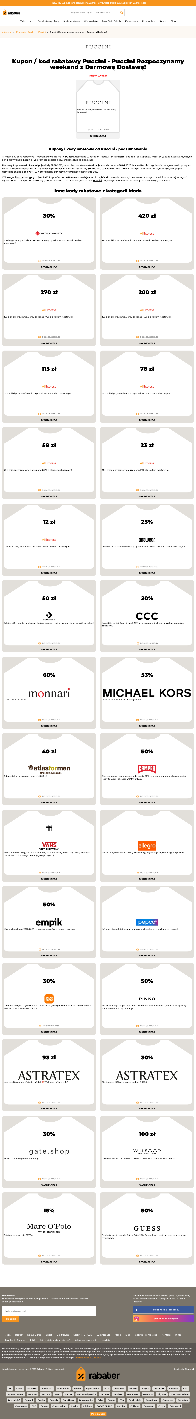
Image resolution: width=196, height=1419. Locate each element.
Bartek (68, 1394)
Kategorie (130, 21)
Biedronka (132, 1394)
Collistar (134, 1406)
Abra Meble (63, 1388)
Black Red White (180, 1394)
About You (46, 1388)
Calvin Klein (135, 1400)
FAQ (32, 1340)
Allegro (145, 1388)
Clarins (74, 1406)
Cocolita (121, 1406)
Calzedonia (152, 1400)
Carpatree (167, 1400)
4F (10, 1388)
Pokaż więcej (98, 1414)
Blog (173, 21)
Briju (100, 1400)
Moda (104, 156)
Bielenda (148, 1394)
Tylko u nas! (26, 21)
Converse (149, 1406)
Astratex (32, 1394)
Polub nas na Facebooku (166, 1309)
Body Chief (14, 1400)
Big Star (162, 1394)
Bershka (118, 1394)
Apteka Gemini (15, 1394)
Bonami (29, 1400)
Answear (173, 1388)
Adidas (77, 1388)
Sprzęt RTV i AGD (82, 1334)
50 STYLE (32, 1388)
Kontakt (166, 1334)
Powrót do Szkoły (111, 21)
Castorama (21, 1406)
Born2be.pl (68, 1400)
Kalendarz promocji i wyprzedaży (92, 1340)
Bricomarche (86, 1400)
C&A (122, 1400)
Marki (118, 1334)
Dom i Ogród (34, 1334)
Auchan (46, 1394)
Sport (49, 1334)
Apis (185, 1388)
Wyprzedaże (91, 21)
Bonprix (54, 1400)
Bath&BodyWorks (86, 1394)
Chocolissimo (59, 1406)
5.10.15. (19, 1388)
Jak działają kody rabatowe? (55, 1340)
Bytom (111, 1400)
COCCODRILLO (104, 1406)
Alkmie (133, 1388)
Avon (57, 1394)
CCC (34, 1406)
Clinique (87, 1406)
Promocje (147, 21)
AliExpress (119, 1388)
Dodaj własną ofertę (48, 21)
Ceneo (44, 1406)
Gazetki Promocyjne (146, 1334)
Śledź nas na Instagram (166, 1318)
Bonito (41, 1400)
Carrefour (183, 1400)
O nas (178, 1334)
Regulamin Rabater (15, 1340)
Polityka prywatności (55, 1369)
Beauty (19, 1334)
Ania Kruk (159, 1388)
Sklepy (162, 21)
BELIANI (105, 1394)
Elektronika (63, 1334)
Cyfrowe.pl (175, 1406)
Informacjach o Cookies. (88, 1357)
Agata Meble (92, 1388)
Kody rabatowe (71, 21)
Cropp (161, 1406)
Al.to (106, 1388)
